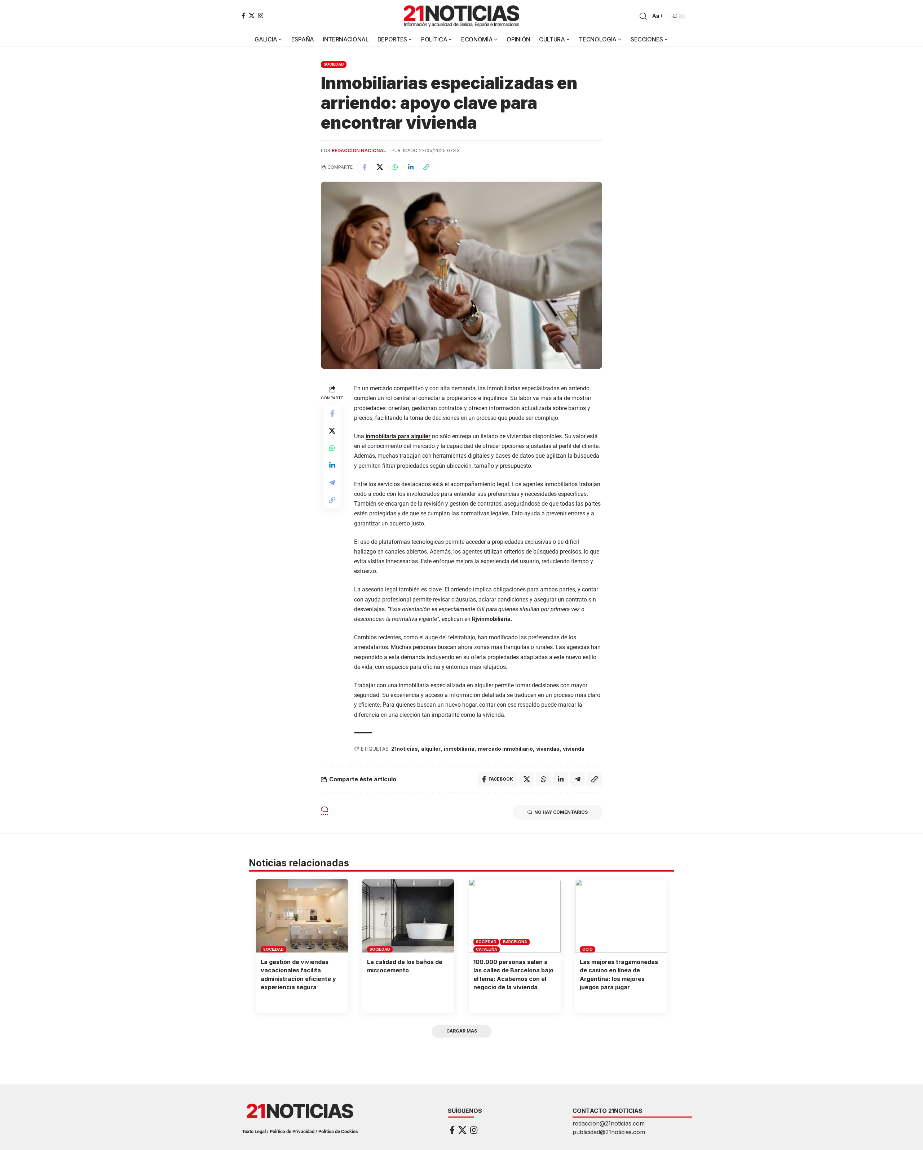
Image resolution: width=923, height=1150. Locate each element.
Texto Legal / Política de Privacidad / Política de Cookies (300, 1131)
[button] (643, 16)
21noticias (404, 749)
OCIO (587, 949)
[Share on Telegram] (332, 483)
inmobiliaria (459, 749)
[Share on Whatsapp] (395, 167)
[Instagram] (260, 15)
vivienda (573, 749)
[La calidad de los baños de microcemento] (408, 916)
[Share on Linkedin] (410, 167)
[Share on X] (379, 167)
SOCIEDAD (334, 64)
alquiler (431, 749)
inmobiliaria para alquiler (398, 436)
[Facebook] (243, 15)
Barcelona (515, 941)
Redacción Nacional (359, 150)
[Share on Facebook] (364, 167)
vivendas (548, 749)
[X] (251, 15)
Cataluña (486, 949)
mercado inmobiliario (505, 749)
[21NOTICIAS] (461, 16)
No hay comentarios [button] (561, 812)
